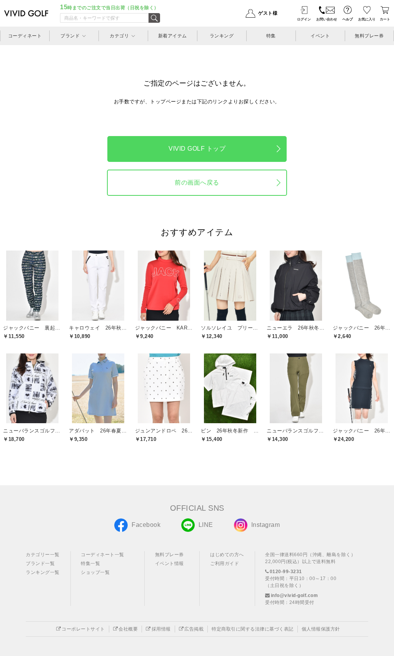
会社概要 (128, 629)
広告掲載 (194, 629)
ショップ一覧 (95, 572)
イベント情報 (169, 563)
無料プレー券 (169, 554)
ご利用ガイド (224, 563)
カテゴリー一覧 (43, 554)
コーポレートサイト (83, 629)
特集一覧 (90, 563)
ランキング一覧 (43, 572)
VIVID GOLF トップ (197, 148)
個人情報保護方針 (321, 629)
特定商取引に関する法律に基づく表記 (253, 629)
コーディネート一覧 (102, 554)
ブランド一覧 (40, 563)
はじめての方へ (227, 554)
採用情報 (161, 629)
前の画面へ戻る (197, 182)
